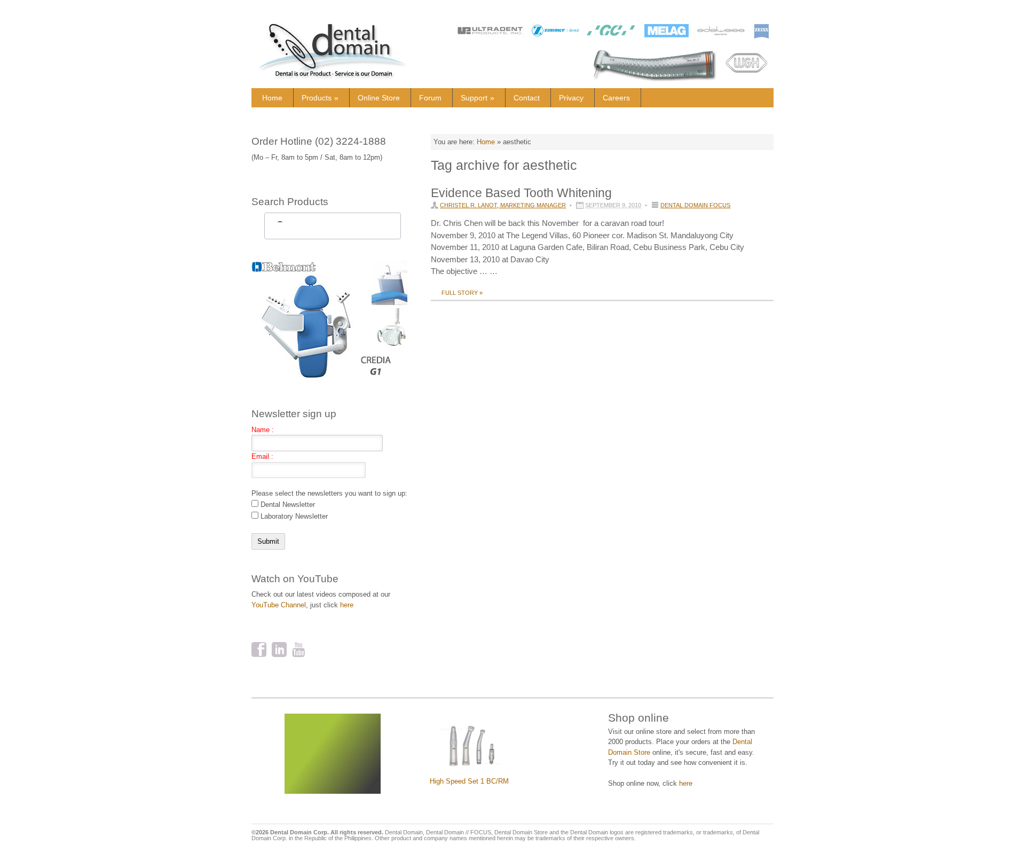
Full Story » (462, 293)
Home (272, 97)
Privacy (571, 97)
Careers (616, 97)
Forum (430, 97)
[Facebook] (258, 650)
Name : (262, 430)
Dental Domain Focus (695, 205)
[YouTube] (299, 650)
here (346, 605)
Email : (262, 456)
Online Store (379, 97)
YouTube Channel (278, 605)
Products (320, 97)
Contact (527, 97)
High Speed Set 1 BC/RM (469, 781)
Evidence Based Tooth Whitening (521, 193)
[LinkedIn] (279, 650)
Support (477, 97)
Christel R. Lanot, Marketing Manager (503, 205)
